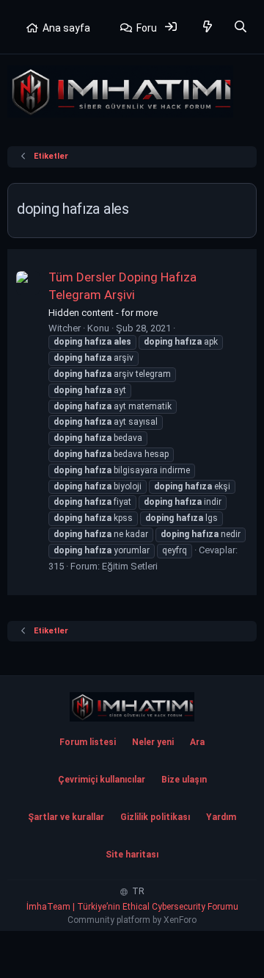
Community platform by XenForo (132, 920)
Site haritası (132, 854)
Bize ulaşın (184, 779)
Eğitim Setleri (130, 566)
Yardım (221, 817)
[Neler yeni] (207, 26)
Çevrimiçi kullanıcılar (101, 779)
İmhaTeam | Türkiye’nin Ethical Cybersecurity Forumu (132, 907)
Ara (197, 742)
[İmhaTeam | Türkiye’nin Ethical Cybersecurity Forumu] (132, 707)
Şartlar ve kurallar (66, 817)
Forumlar (157, 28)
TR (137, 891)
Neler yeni (153, 742)
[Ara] (240, 26)
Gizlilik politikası (155, 817)
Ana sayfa (66, 28)
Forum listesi (87, 742)
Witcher (64, 328)
